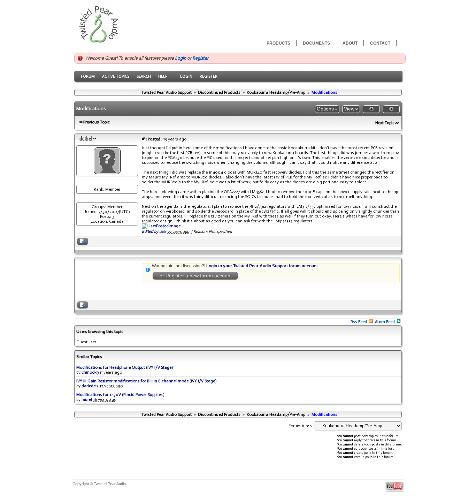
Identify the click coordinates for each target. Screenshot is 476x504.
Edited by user (154, 231)
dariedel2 (90, 385)
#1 (144, 139)
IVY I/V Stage (159, 367)
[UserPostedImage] (161, 225)
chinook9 (90, 372)
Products (278, 43)
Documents (316, 43)
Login (180, 58)
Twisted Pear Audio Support (166, 92)
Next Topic (384, 122)
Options (325, 109)
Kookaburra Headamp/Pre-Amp (276, 92)
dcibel (85, 139)
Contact (380, 43)
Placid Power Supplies (143, 394)
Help (162, 76)
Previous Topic (96, 122)
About (350, 43)
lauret (87, 399)
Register (200, 58)
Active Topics (115, 76)
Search (144, 76)
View (349, 109)
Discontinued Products (219, 92)
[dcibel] (107, 172)
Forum (88, 76)
